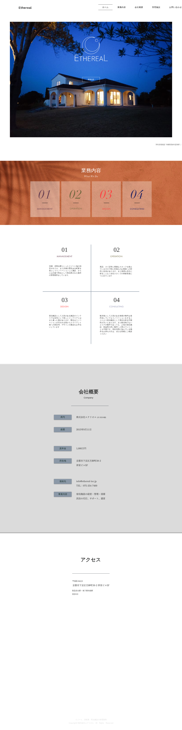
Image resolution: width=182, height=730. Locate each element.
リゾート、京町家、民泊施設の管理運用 (91, 720)
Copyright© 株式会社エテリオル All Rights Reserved (91, 723)
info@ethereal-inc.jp (86, 481)
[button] (63, 417)
